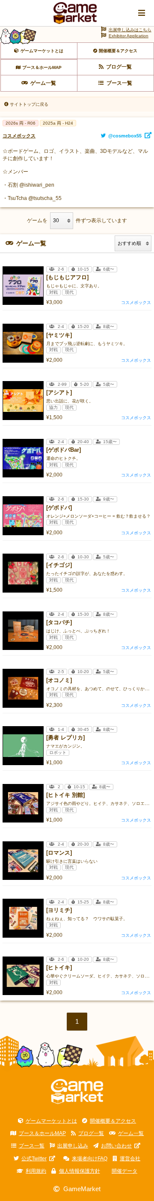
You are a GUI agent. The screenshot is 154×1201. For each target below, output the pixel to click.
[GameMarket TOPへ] (77, 1092)
